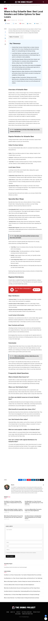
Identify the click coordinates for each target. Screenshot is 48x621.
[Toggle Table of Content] (20, 37)
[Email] (5, 44)
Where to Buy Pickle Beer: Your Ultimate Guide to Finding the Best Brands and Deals (21, 597)
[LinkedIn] (5, 38)
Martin (9, 20)
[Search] (43, 2)
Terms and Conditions (27, 613)
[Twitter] (5, 35)
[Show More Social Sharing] (41, 23)
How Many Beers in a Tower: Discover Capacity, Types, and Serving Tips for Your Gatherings (34, 503)
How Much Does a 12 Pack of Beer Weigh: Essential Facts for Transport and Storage (21, 594)
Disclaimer (17, 613)
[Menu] (5, 2)
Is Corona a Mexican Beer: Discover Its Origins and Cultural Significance (33, 510)
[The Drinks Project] (24, 2)
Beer (5, 8)
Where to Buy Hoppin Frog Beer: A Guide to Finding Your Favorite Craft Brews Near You (13, 510)
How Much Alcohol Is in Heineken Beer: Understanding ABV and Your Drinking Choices (33, 517)
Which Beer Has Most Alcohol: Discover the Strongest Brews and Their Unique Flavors (13, 516)
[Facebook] (5, 32)
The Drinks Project (25, 616)
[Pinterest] (5, 41)
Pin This (37, 289)
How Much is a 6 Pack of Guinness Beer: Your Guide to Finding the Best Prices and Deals (13, 503)
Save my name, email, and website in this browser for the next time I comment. (21, 552)
